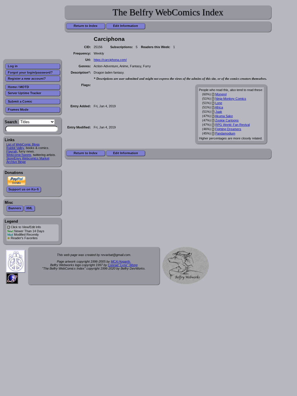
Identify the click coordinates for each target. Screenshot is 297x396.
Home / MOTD (18, 87)
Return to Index (85, 26)
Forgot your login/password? (30, 72)
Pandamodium (225, 133)
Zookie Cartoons (227, 120)
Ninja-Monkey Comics (230, 98)
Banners (14, 208)
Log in (13, 66)
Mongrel (221, 94)
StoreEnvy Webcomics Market (27, 158)
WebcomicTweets (18, 155)
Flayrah (11, 151)
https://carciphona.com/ (110, 59)
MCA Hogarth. (121, 261)
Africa (219, 107)
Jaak (218, 111)
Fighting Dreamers (228, 129)
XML (29, 208)
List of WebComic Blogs (23, 144)
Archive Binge (16, 162)
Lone (218, 103)
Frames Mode (18, 109)
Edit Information (125, 26)
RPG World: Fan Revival (232, 124)
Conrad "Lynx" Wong (122, 265)
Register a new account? (27, 78)
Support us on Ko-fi (23, 189)
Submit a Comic (20, 101)
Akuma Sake (224, 116)
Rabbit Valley (15, 148)
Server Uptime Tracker (24, 93)
